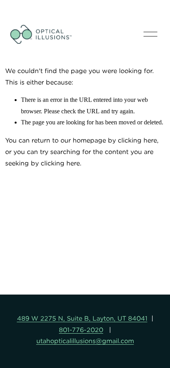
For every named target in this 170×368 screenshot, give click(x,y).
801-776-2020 (81, 329)
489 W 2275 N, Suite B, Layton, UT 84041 (82, 318)
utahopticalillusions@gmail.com (85, 340)
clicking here (137, 140)
